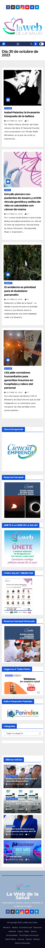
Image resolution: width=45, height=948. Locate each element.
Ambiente (8, 283)
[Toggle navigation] (18, 44)
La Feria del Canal (13, 856)
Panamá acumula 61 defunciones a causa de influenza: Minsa (21, 780)
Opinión (29, 939)
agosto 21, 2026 (16, 809)
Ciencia (7, 190)
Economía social (25, 927)
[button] (31, 44)
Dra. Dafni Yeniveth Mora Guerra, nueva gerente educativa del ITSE (21, 830)
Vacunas (21, 939)
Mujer (27, 931)
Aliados (15, 927)
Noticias (8, 368)
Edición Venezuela (22, 943)
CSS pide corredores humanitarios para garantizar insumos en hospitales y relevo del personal (18, 380)
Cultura (8, 108)
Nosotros (6, 927)
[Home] (3, 44)
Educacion (37, 927)
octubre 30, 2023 (14, 121)
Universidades (12, 935)
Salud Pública (12, 776)
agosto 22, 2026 (16, 784)
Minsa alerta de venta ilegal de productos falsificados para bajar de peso (22, 803)
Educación (11, 826)
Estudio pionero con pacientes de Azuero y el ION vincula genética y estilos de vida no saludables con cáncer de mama (22, 202)
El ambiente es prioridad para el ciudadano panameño (20, 291)
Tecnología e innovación (29, 935)
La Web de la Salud (22, 895)
